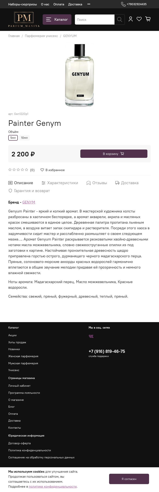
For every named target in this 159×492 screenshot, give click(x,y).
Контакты (14, 427)
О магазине (16, 400)
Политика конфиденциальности (29, 450)
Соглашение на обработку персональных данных (41, 457)
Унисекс (13, 370)
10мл (24, 138)
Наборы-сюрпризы (22, 4)
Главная (14, 36)
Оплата (58, 4)
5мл (13, 138)
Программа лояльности (24, 393)
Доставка (75, 4)
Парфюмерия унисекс (41, 36)
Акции (12, 335)
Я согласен (129, 479)
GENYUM (70, 36)
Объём (13, 132)
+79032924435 (137, 4)
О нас (45, 4)
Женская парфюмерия (23, 356)
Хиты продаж (17, 342)
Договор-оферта (19, 443)
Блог (11, 407)
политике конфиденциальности (53, 486)
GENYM (28, 202)
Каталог (61, 19)
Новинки (14, 349)
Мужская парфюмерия (23, 363)
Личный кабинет (19, 386)
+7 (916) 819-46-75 (107, 351)
